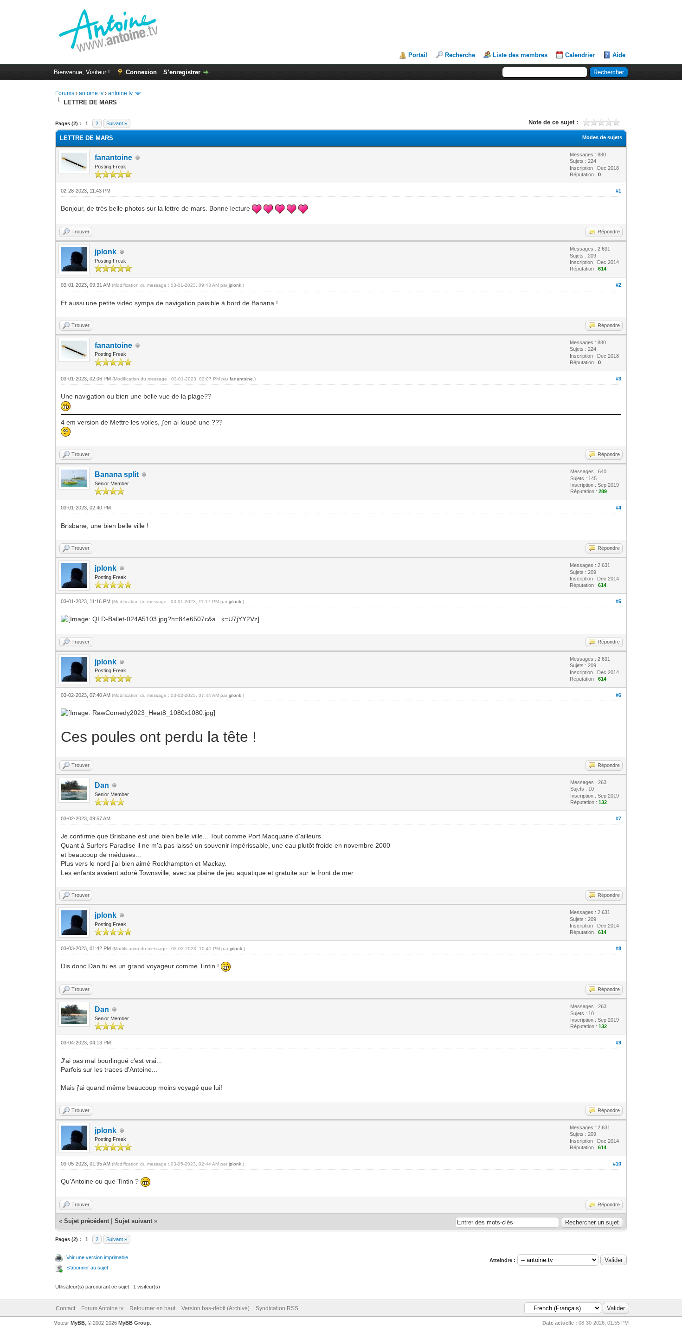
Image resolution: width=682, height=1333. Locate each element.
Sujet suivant (133, 1220)
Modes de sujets (602, 137)
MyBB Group (134, 1323)
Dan (102, 785)
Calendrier (580, 55)
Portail (417, 55)
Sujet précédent (86, 1220)
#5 (618, 601)
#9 (618, 1042)
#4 (618, 507)
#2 (618, 285)
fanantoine (113, 157)
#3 (618, 378)
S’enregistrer (181, 72)
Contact (65, 1308)
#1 (618, 190)
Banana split (117, 474)
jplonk (105, 252)
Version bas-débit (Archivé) (215, 1308)
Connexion (141, 72)
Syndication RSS (277, 1308)
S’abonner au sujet (87, 1267)
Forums (64, 93)
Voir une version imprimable (97, 1257)
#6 (618, 695)
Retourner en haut (152, 1308)
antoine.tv (91, 93)
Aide (618, 55)
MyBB (78, 1323)
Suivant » (116, 123)
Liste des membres (520, 55)
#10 (617, 1163)
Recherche (460, 55)
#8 (618, 948)
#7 (618, 818)
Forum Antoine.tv (102, 1308)
